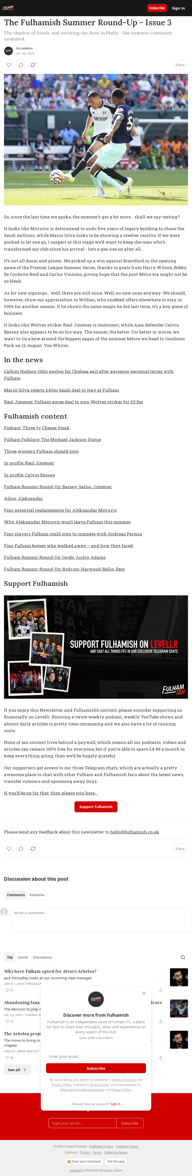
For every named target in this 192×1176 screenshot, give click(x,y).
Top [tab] (10, 957)
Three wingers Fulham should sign (41, 451)
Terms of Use (99, 1084)
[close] (144, 993)
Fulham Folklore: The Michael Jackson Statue (52, 439)
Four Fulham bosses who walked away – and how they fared (68, 545)
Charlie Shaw (36, 1015)
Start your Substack (86, 1161)
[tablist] (25, 895)
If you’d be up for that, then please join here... (51, 793)
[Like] (9, 65)
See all (14, 1069)
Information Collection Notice (82, 1089)
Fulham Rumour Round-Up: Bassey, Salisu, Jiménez (58, 487)
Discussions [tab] (42, 957)
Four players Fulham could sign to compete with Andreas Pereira (73, 534)
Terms (97, 1152)
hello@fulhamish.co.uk (134, 832)
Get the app (116, 1161)
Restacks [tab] (37, 895)
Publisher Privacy (101, 1146)
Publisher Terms (127, 1146)
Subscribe (157, 8)
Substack (76, 1170)
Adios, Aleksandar (23, 498)
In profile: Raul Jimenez (29, 463)
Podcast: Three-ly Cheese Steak (37, 428)
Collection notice (115, 1152)
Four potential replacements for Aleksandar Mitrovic (60, 510)
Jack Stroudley (29, 984)
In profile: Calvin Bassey (29, 475)
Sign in (178, 7)
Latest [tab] (23, 957)
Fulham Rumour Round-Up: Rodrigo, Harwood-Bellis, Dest (64, 569)
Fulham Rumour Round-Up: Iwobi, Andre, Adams (55, 557)
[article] (96, 980)
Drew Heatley (28, 1051)
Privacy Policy (62, 1084)
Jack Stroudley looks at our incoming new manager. (48, 977)
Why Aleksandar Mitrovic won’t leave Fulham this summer (67, 522)
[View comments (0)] (21, 65)
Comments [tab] (16, 895)
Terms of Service (124, 1079)
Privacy (85, 1152)
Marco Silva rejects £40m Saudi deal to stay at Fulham (61, 390)
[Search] (183, 957)
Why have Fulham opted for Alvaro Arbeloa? (50, 971)
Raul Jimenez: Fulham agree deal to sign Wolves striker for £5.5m (73, 402)
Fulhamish (24, 48)
